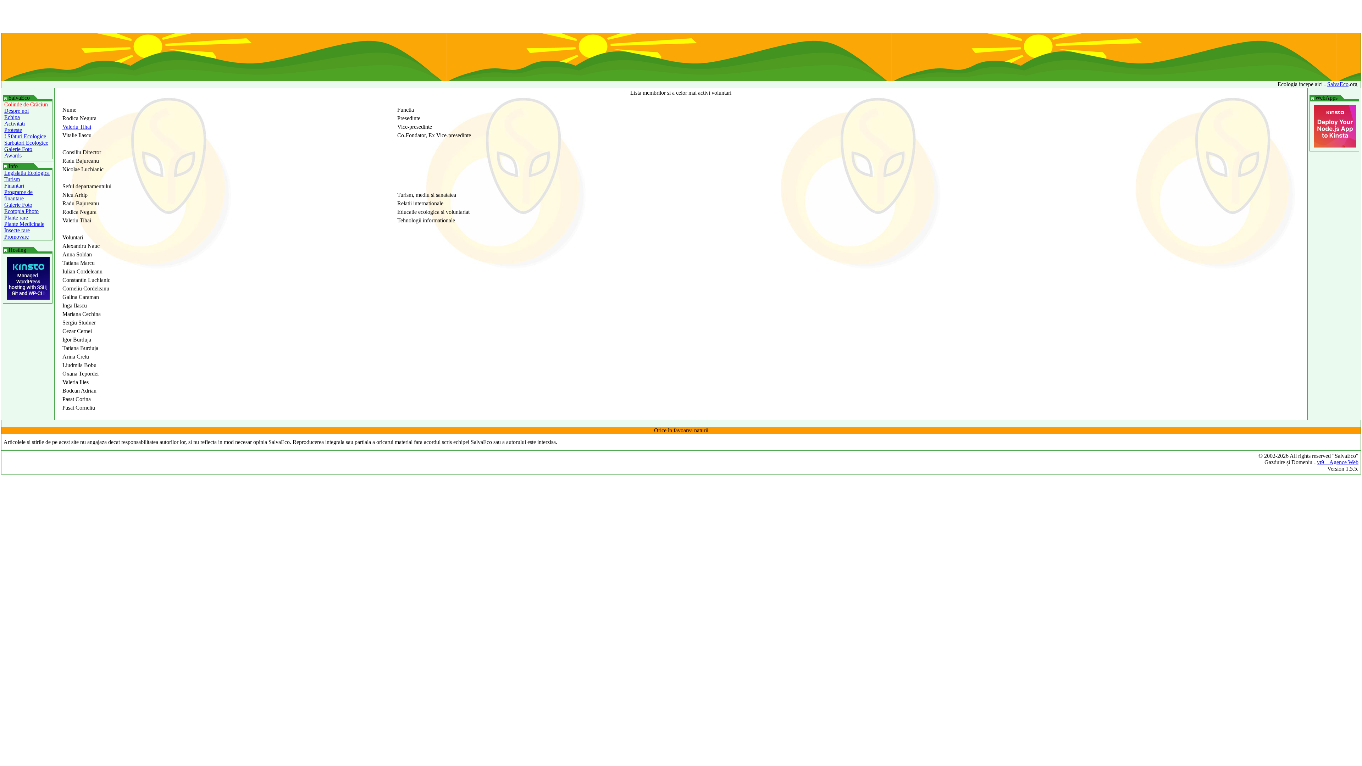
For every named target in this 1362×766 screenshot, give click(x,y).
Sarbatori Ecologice (26, 143)
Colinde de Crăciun (26, 104)
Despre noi (16, 111)
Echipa (12, 117)
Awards (13, 155)
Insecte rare (17, 230)
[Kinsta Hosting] (28, 298)
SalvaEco (1338, 84)
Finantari (14, 186)
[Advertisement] (681, 17)
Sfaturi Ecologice (25, 136)
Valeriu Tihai (76, 127)
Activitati (14, 124)
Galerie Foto (18, 149)
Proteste (13, 130)
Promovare (16, 237)
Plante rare (16, 218)
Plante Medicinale (24, 224)
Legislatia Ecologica (27, 173)
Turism (12, 179)
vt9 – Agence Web (1337, 462)
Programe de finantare (18, 195)
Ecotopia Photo (21, 211)
